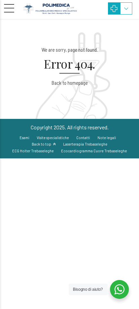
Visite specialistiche (53, 137)
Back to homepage (70, 83)
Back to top (41, 144)
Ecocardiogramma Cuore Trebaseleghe (94, 151)
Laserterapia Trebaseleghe (85, 144)
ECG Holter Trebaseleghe (33, 151)
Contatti (83, 137)
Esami (24, 137)
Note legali (107, 137)
